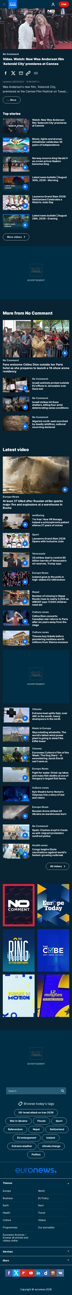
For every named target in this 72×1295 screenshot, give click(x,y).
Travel (41, 1212)
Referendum (15, 1129)
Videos (42, 1219)
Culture (7, 1219)
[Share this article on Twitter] (13, 73)
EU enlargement (26, 1137)
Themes (7, 1182)
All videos (56, 866)
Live (64, 4)
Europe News (11, 496)
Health (6, 1212)
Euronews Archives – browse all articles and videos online (15, 1237)
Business (8, 1197)
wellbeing (38, 515)
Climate (37, 709)
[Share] (21, 73)
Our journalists (46, 1227)
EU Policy (43, 1197)
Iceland (50, 1137)
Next (41, 1205)
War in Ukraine (18, 1120)
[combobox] (36, 1090)
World (41, 1190)
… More (11, 100)
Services (8, 1251)
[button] (16, 236)
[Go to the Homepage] (12, 4)
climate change (51, 1146)
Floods (41, 1120)
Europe (7, 1190)
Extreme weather (22, 1146)
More (6, 1260)
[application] (36, 28)
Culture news (40, 611)
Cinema (37, 748)
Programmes (10, 1227)
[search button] (62, 1090)
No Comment (11, 360)
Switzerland (57, 1129)
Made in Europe (41, 728)
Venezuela (38, 553)
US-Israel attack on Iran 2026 (36, 1112)
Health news (40, 845)
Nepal (35, 591)
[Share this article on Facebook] (5, 73)
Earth (6, 1205)
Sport (35, 534)
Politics (36, 1154)
